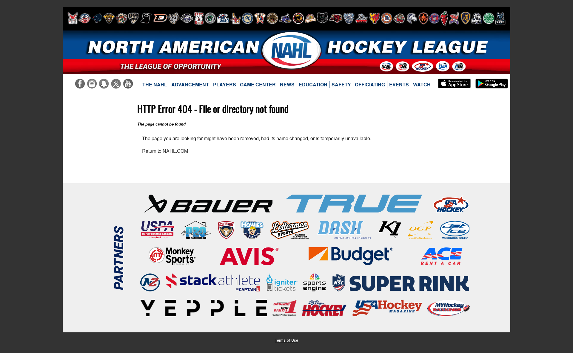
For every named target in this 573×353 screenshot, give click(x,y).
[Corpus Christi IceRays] (146, 18)
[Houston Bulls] (223, 18)
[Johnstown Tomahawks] (260, 18)
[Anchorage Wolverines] (97, 18)
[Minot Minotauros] (336, 18)
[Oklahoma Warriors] (423, 18)
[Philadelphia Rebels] (434, 18)
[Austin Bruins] (109, 18)
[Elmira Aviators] (186, 18)
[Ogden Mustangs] (412, 18)
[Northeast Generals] (386, 18)
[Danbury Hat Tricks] (160, 18)
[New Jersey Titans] (361, 18)
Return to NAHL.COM (165, 150)
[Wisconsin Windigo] (500, 18)
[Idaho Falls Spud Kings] (235, 18)
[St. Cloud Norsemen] (476, 18)
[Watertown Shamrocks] (489, 18)
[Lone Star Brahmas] (285, 18)
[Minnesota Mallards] (310, 18)
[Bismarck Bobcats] (133, 18)
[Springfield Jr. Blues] (465, 18)
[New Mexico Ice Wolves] (374, 18)
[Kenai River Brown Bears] (272, 18)
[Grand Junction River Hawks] (210, 18)
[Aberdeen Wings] (72, 18)
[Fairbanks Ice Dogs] (199, 18)
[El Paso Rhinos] (174, 18)
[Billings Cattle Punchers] (121, 18)
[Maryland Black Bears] (298, 18)
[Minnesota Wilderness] (322, 18)
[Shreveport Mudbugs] (454, 18)
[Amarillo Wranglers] (84, 18)
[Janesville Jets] (247, 18)
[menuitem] (155, 84)
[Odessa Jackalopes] (399, 18)
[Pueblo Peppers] (444, 18)
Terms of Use (286, 340)
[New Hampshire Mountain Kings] (349, 18)
